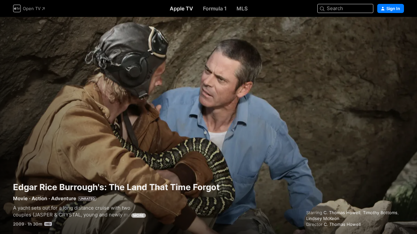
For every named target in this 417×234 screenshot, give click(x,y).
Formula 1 (215, 8)
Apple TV (181, 8)
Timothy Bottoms (380, 212)
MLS (242, 8)
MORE (138, 215)
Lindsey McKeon (322, 218)
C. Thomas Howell (342, 212)
